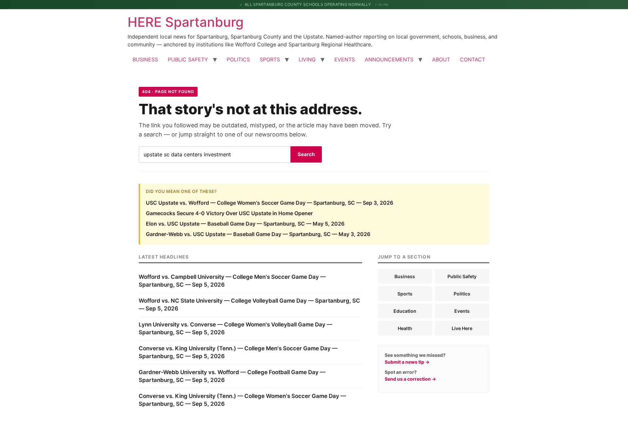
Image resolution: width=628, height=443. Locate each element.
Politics (462, 293)
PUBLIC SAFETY (188, 59)
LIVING (307, 59)
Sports (404, 293)
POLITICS (238, 59)
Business (404, 276)
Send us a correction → (410, 379)
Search (306, 154)
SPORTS (270, 59)
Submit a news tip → (407, 362)
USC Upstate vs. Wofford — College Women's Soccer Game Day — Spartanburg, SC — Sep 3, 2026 (269, 202)
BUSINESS (145, 59)
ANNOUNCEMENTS (389, 59)
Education (404, 311)
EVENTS (344, 59)
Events (462, 311)
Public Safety (462, 276)
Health (405, 328)
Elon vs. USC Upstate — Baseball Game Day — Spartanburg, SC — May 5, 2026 (245, 223)
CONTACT (472, 59)
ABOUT (441, 59)
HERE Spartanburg (186, 22)
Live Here (462, 328)
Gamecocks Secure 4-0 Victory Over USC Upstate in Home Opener (229, 213)
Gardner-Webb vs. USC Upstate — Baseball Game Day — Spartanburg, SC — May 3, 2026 (258, 234)
